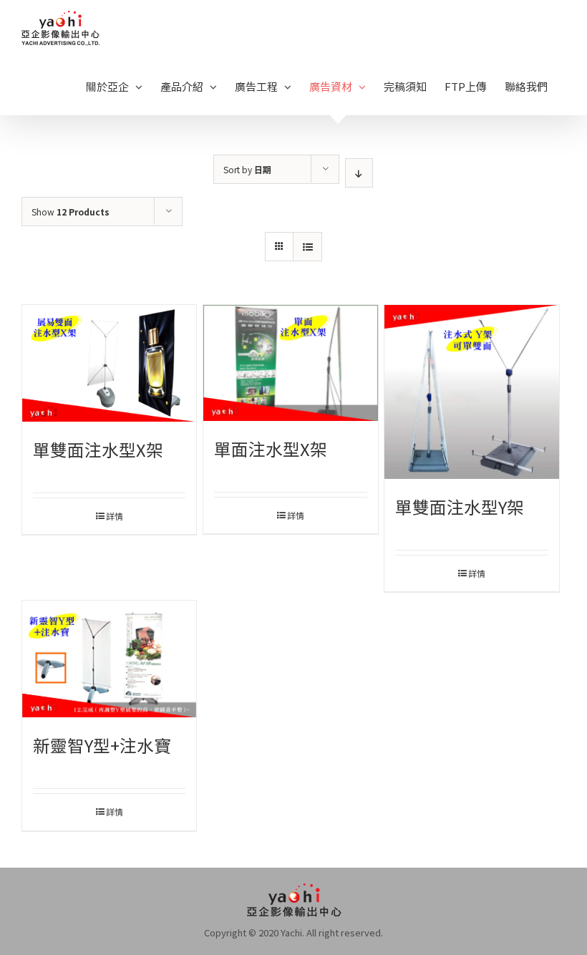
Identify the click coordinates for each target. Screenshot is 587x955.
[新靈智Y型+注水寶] (109, 659)
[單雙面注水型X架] (109, 363)
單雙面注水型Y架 (459, 506)
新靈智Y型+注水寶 (102, 744)
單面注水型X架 (270, 448)
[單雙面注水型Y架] (471, 392)
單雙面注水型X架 (98, 449)
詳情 (114, 516)
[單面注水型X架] (290, 363)
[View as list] (307, 247)
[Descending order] (359, 173)
